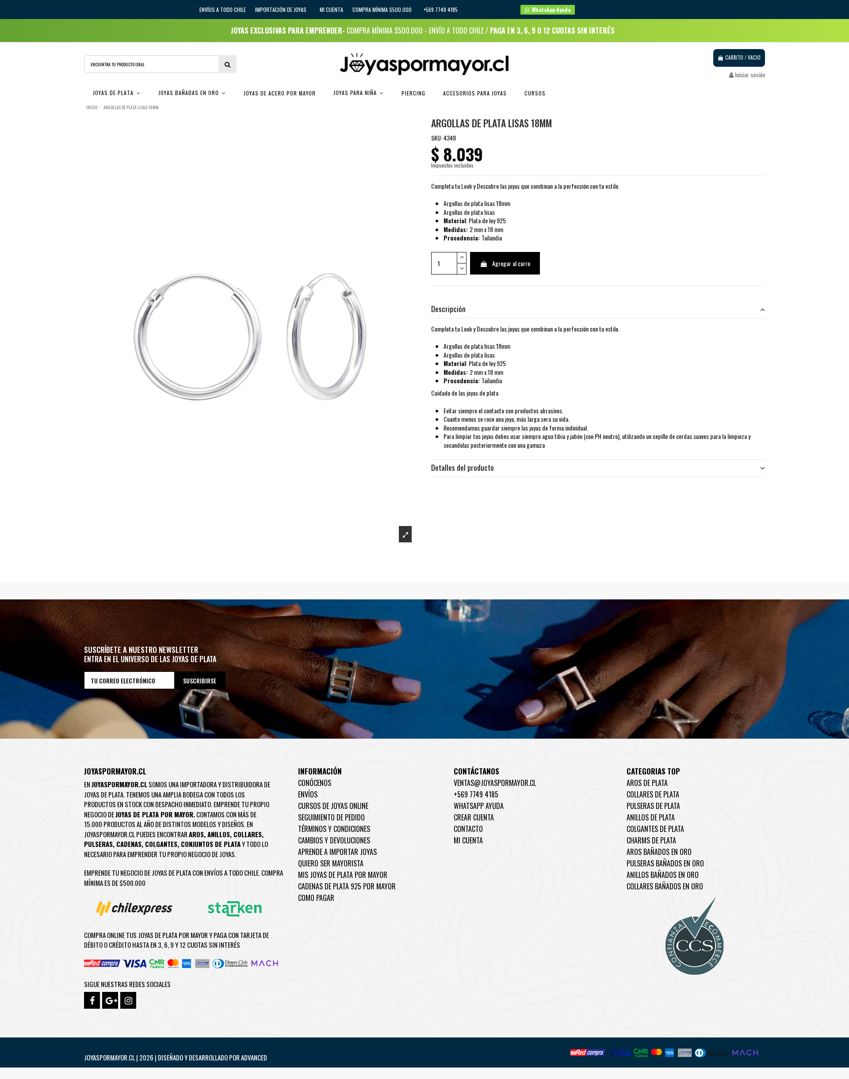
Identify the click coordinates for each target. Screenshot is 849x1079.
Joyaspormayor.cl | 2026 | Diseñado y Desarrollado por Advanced (175, 1057)
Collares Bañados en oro (665, 886)
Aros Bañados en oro (659, 851)
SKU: (436, 137)
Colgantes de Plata (655, 829)
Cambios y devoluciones (334, 840)
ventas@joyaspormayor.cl (495, 783)
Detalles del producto (462, 467)
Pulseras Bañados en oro (665, 863)
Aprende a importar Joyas (337, 851)
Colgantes (161, 844)
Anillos (218, 834)
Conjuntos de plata (211, 844)
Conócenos (314, 783)
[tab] (598, 309)
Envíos (307, 794)
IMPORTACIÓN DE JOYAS (281, 9)
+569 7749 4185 (476, 794)
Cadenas (129, 844)
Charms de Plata (651, 840)
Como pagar (316, 897)
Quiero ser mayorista (330, 863)
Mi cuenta (331, 9)
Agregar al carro (511, 263)
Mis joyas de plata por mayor (342, 874)
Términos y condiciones (334, 829)
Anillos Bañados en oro (663, 874)
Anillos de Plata (651, 817)
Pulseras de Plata (653, 806)
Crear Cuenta (474, 817)
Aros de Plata (647, 783)
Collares (247, 834)
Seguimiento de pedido (331, 817)
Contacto (468, 829)
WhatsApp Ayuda (479, 806)
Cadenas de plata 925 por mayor (347, 886)
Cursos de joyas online (333, 806)
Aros (196, 834)
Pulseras (98, 844)
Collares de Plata (653, 794)
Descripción (448, 309)
